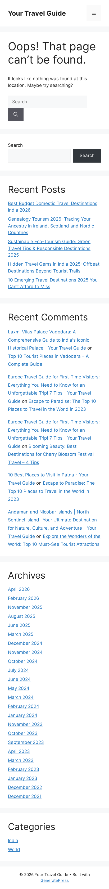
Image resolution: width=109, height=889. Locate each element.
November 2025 (25, 607)
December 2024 (25, 643)
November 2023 (25, 724)
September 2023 (26, 742)
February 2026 (23, 598)
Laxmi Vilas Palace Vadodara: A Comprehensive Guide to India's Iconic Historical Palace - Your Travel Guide (48, 340)
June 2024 (19, 679)
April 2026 (19, 589)
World (14, 849)
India (13, 840)
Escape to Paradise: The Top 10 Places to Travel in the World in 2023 (51, 491)
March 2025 (20, 634)
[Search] (16, 114)
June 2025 (19, 625)
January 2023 (22, 778)
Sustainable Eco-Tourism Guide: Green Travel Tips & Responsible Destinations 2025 (49, 248)
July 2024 (18, 670)
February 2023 (23, 769)
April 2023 (19, 751)
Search (15, 145)
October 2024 (23, 661)
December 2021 (25, 796)
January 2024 (22, 715)
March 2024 (21, 697)
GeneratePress (54, 880)
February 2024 (23, 706)
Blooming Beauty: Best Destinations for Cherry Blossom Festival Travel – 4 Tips (51, 454)
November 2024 (25, 652)
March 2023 (21, 760)
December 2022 (25, 787)
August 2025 (21, 616)
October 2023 (23, 733)
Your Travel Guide (37, 13)
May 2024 (18, 688)
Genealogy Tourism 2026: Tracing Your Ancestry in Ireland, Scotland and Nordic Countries (51, 225)
